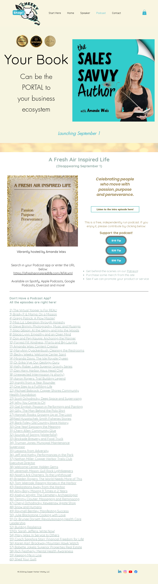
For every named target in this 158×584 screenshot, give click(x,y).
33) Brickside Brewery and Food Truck (36, 439)
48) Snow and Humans (26, 507)
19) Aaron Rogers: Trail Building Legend (38, 378)
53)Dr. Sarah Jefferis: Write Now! (32, 531)
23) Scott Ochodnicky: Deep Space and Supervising (46, 399)
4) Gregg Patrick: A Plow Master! (32, 318)
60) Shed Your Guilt (23, 559)
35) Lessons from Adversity (29, 451)
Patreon (132, 271)
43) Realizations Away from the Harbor (37, 487)
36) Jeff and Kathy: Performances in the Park (41, 455)
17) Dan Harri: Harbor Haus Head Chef (36, 370)
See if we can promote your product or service (117, 279)
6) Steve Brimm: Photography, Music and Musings (45, 326)
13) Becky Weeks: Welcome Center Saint (38, 354)
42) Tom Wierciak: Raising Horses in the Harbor (43, 483)
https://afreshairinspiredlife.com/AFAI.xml (43, 273)
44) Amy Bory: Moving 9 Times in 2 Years (38, 491)
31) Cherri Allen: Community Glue (33, 431)
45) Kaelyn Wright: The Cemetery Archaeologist (44, 495)
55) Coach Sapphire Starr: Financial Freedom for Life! (47, 539)
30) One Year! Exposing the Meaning (35, 427)
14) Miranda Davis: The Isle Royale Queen (39, 358)
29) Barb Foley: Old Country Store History (39, 423)
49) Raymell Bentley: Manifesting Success (39, 511)
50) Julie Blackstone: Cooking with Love (38, 515)
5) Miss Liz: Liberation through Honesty (37, 322)
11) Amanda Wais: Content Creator (34, 346)
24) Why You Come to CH (27, 403)
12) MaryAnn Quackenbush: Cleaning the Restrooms (47, 350)
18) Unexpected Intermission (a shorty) (37, 374)
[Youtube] (130, 572)
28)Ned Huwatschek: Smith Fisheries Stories (40, 419)
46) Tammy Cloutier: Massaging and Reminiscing (44, 499)
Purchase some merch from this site (110, 275)
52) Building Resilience (25, 527)
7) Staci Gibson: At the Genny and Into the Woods (44, 330)
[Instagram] (125, 572)
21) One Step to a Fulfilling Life (31, 386)
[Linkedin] (120, 572)
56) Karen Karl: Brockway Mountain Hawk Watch (44, 543)
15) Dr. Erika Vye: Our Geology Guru (34, 362)
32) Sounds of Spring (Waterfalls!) (33, 435)
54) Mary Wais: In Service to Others (34, 535)
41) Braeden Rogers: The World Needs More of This (46, 479)
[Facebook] (136, 572)
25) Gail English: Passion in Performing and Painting (46, 407)
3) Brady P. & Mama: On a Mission (33, 314)
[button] (144, 12)
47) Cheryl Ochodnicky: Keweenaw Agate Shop (43, 503)
